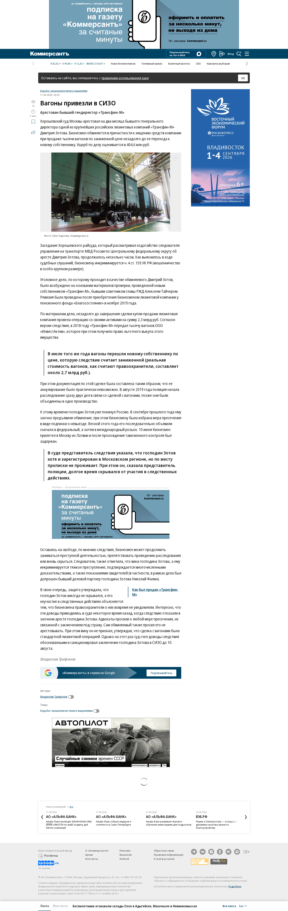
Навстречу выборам (218, 63)
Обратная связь (164, 850)
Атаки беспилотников (123, 63)
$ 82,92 (55, 63)
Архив (89, 854)
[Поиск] (239, 54)
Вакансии (126, 854)
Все (71, 806)
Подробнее (234, 886)
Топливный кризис (151, 63)
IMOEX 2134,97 (94, 63)
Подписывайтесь (161, 673)
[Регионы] (214, 54)
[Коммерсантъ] (49, 54)
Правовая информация (168, 854)
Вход (231, 54)
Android (124, 859)
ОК (243, 78)
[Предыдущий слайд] (42, 817)
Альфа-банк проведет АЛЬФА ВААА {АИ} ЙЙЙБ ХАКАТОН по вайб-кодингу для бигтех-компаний (69, 824)
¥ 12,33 (78, 63)
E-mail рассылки (164, 859)
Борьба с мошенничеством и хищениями (63, 90)
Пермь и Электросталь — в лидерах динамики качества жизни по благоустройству (216, 824)
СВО (198, 63)
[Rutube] (228, 852)
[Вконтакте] (203, 852)
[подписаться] (72, 697)
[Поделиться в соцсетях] (33, 132)
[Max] (237, 852)
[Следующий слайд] (246, 817)
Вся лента (229, 906)
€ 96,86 (66, 63)
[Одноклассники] (220, 852)
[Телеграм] (194, 852)
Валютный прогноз (179, 63)
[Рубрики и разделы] (247, 54)
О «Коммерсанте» (97, 850)
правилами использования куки (125, 78)
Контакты (91, 859)
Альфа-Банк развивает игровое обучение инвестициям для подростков (168, 823)
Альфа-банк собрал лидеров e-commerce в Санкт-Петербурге (114, 823)
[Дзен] (211, 852)
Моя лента (60, 906)
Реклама (125, 850)
